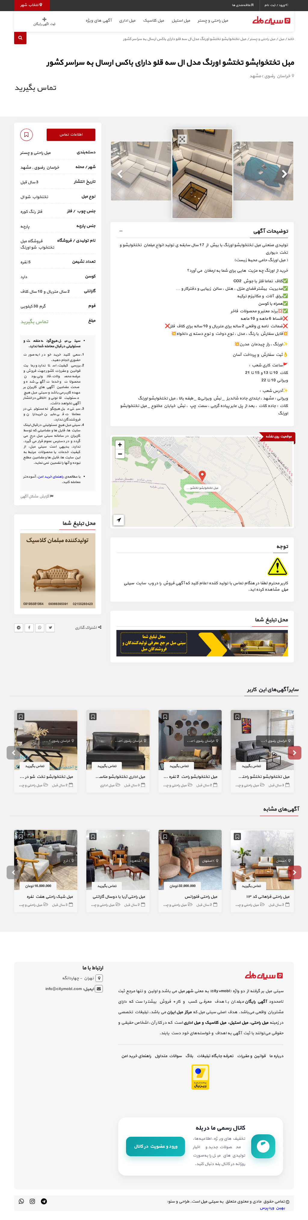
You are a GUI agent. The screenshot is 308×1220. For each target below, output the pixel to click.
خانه (291, 39)
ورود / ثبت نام (274, 5)
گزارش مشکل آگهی (35, 496)
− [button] (120, 454)
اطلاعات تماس (70, 135)
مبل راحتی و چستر (213, 20)
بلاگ (189, 1056)
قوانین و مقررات (251, 1056)
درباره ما (276, 1056)
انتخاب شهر (30, 5)
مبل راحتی (259, 1023)
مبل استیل (180, 20)
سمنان (280, 861)
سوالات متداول (168, 1056)
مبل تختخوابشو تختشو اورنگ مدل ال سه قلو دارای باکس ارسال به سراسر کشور (170, 63)
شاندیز (260, 741)
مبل (281, 39)
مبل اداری (127, 20)
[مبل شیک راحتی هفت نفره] (45, 861)
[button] (202, 232)
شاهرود (135, 861)
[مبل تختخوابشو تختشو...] (202, 475)
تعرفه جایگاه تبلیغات (215, 1056)
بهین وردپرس (272, 1208)
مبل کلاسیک (153, 20)
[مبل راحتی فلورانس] (190, 861)
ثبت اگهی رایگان (44, 24)
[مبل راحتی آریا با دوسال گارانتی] (117, 861)
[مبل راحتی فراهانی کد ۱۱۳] (262, 861)
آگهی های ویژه (98, 20)
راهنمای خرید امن (136, 1056)
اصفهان (207, 861)
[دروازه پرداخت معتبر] (200, 1077)
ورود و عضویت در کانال (155, 1146)
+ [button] (120, 444)
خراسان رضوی (277, 76)
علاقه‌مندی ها (241, 5)
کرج (65, 861)
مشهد (255, 76)
